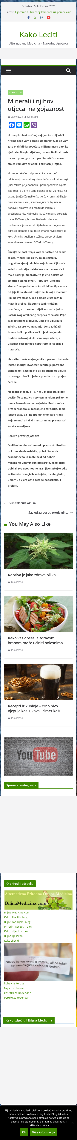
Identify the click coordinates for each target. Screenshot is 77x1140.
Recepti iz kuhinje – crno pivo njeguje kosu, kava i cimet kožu (34, 708)
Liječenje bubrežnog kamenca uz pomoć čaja (43, 12)
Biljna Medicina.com (17, 912)
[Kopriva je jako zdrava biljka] (38, 535)
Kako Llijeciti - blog (15, 917)
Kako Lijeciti (11, 940)
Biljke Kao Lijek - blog (17, 922)
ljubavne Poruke (14, 983)
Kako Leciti (38, 34)
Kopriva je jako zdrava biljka (32, 574)
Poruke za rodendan (16, 997)
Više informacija (43, 1132)
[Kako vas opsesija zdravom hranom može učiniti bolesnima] (38, 599)
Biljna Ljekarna (13, 936)
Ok (24, 1132)
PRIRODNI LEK (15, 92)
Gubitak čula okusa (22, 503)
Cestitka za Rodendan (17, 993)
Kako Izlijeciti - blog (16, 931)
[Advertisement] (38, 834)
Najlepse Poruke (14, 988)
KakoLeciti (32, 116)
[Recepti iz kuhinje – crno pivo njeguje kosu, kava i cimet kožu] (38, 667)
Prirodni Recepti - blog (18, 926)
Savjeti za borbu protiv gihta (48, 512)
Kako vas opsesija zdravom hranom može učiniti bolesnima (35, 640)
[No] (72, 1123)
